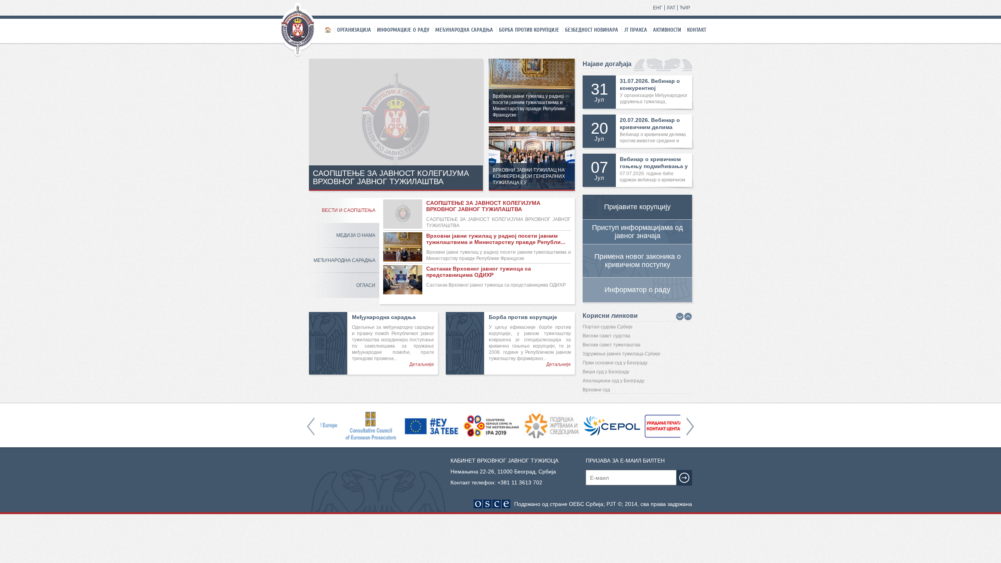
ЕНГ (657, 8)
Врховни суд (596, 390)
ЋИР (685, 8)
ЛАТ (671, 8)
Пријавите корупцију (637, 207)
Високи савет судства (606, 336)
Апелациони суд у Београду (613, 381)
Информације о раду (403, 30)
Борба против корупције (529, 30)
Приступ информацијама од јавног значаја (637, 232)
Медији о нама (355, 235)
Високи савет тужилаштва (611, 345)
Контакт (696, 30)
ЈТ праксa (635, 30)
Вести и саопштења (348, 210)
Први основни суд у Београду (615, 363)
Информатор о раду (637, 290)
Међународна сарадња (464, 30)
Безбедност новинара (591, 30)
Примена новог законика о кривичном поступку (637, 261)
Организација (354, 30)
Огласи (365, 285)
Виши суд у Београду (606, 372)
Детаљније (421, 364)
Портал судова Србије (608, 327)
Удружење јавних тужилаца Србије (621, 354)
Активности (667, 30)
